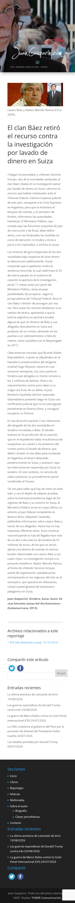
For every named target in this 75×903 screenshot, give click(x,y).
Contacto (15, 823)
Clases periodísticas (27, 816)
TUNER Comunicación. (46, 898)
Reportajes (16, 788)
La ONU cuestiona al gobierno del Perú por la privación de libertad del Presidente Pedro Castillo (35, 731)
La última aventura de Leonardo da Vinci (32, 694)
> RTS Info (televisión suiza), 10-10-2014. (32, 642)
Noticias (15, 794)
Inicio (13, 776)
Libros (14, 782)
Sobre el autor (19, 806)
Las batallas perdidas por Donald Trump (32, 742)
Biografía (21, 810)
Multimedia (17, 800)
